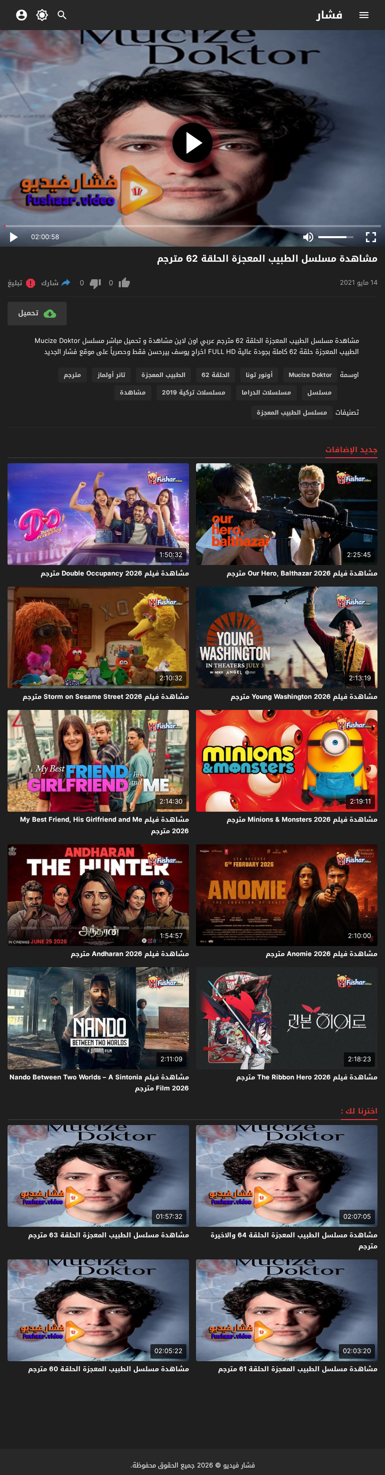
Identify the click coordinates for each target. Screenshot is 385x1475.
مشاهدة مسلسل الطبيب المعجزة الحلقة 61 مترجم (297, 1369)
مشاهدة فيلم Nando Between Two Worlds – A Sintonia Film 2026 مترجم (99, 1082)
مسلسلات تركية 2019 (194, 392)
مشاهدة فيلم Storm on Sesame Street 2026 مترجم (106, 696)
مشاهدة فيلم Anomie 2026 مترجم (321, 954)
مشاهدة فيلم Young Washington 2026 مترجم (304, 696)
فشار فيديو (239, 1465)
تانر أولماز (111, 375)
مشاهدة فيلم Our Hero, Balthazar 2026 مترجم (302, 573)
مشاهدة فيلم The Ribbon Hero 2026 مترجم (306, 1077)
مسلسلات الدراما (266, 392)
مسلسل (319, 392)
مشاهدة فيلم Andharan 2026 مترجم (130, 954)
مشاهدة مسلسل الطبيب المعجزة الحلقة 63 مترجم (108, 1235)
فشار (329, 15)
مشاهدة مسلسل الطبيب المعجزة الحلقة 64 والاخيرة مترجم (294, 1240)
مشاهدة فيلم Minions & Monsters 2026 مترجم (302, 819)
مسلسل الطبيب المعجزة (292, 412)
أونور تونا (259, 375)
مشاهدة (133, 392)
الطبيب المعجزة (163, 375)
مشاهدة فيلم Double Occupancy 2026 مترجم (115, 573)
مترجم (72, 375)
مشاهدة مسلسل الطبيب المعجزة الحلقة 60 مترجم (108, 1369)
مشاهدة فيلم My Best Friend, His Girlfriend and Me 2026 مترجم (104, 825)
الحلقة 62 (216, 375)
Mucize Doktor (310, 375)
